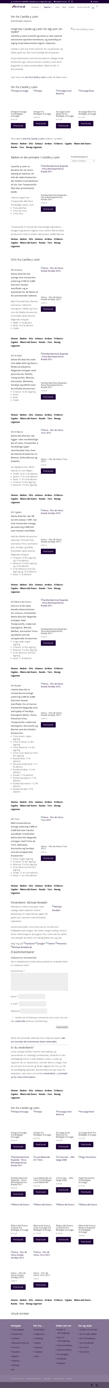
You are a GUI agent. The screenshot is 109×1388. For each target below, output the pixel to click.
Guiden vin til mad (88, 1329)
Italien (38, 1342)
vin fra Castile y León (35, 77)
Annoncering (58, 1379)
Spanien (39, 1347)
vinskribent (49, 1073)
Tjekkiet (38, 1351)
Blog (64, 7)
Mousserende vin (20, 1342)
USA (37, 1356)
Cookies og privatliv (33, 1379)
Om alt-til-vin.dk (83, 7)
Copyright (47, 1379)
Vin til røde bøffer (88, 1334)
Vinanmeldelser (64, 1345)
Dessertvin (17, 1334)
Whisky (15, 1365)
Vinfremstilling (64, 1349)
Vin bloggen (63, 1354)
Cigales (68, 143)
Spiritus (16, 1360)
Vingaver (61, 1363)
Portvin (15, 1347)
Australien (40, 1329)
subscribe (20, 1021)
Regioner (47, 7)
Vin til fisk (84, 1351)
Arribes (48, 143)
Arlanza (39, 143)
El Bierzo (58, 143)
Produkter (35, 7)
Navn (14, 996)
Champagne (18, 1329)
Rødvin (23, 143)
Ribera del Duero (82, 143)
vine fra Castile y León (33, 138)
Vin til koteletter (87, 1338)
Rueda (14, 147)
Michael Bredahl (17, 21)
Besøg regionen (34, 147)
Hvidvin (15, 1338)
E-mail (15, 1003)
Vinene (14, 143)
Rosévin (16, 1351)
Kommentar (18, 971)
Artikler (71, 7)
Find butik (18, 125)
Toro (21, 147)
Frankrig (39, 1338)
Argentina (39, 1334)
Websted (15, 1011)
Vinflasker (62, 1358)
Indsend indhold (62, 1027)
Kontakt (69, 1379)
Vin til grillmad (87, 1342)
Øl (13, 1369)
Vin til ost (84, 1347)
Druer (58, 7)
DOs (31, 143)
